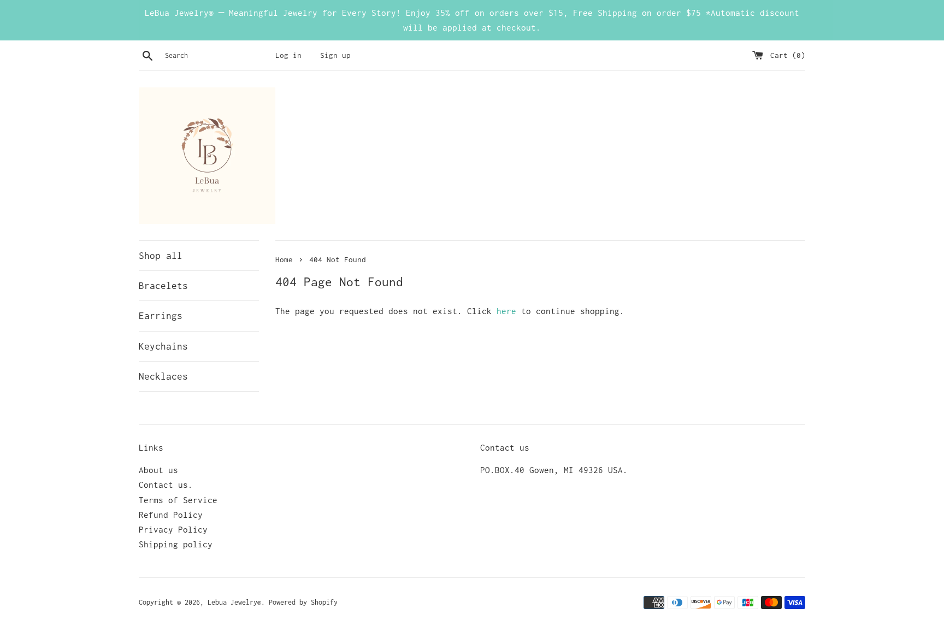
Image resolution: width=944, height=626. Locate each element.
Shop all (160, 255)
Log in (288, 55)
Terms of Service (178, 500)
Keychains (163, 346)
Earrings (160, 315)
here (506, 311)
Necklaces (163, 376)
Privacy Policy (173, 529)
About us (158, 470)
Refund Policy (171, 514)
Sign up (335, 55)
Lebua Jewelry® (234, 602)
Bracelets (163, 285)
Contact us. (166, 484)
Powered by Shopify (303, 602)
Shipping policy (176, 544)
